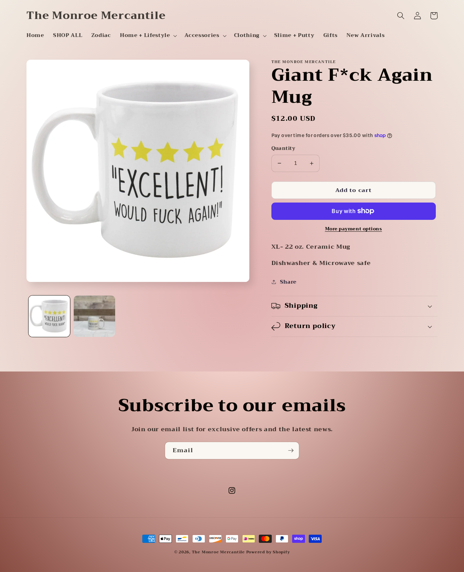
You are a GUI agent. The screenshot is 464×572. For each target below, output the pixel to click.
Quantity (283, 148)
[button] (147, 35)
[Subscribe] (291, 450)
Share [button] (288, 282)
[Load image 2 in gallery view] (94, 316)
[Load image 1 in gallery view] (49, 316)
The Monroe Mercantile (219, 552)
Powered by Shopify (268, 552)
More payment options (353, 229)
